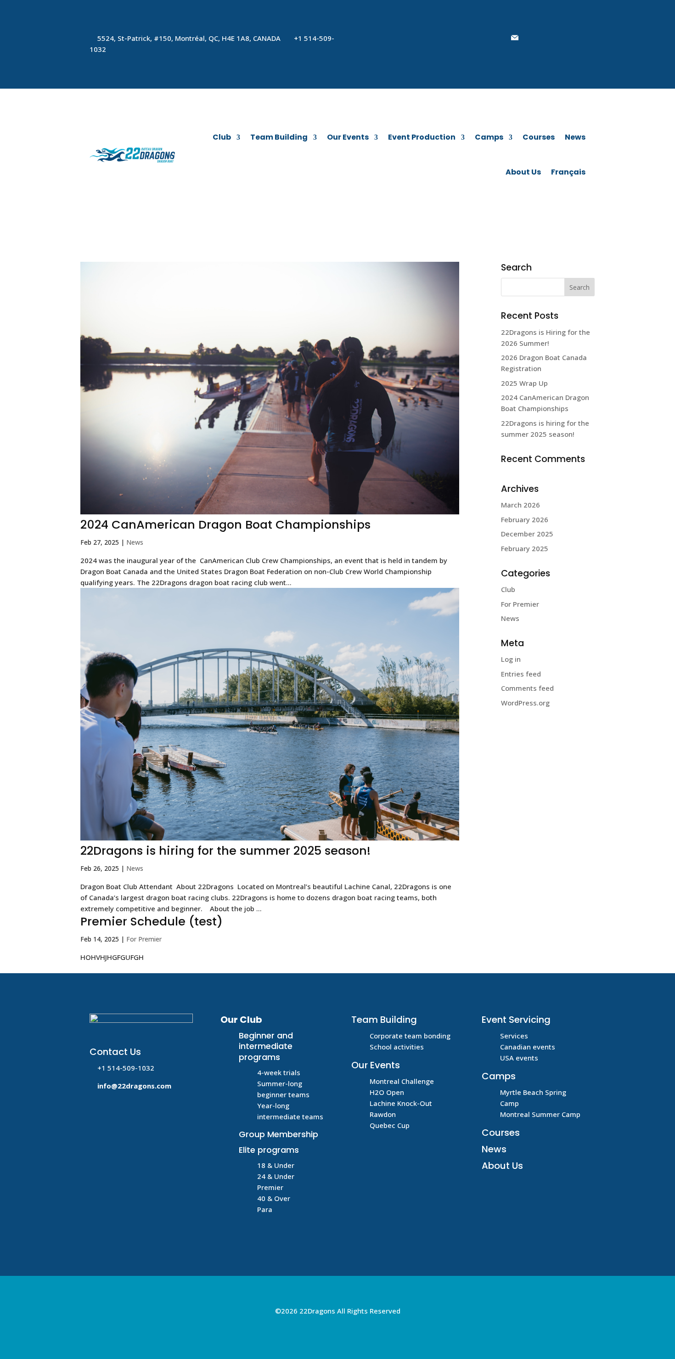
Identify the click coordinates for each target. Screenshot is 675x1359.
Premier (270, 1187)
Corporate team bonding (410, 1035)
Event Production (422, 137)
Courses (539, 137)
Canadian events (527, 1046)
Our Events (348, 137)
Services (514, 1035)
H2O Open (387, 1092)
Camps (489, 137)
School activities (397, 1046)
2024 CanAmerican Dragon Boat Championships (225, 524)
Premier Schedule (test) (151, 921)
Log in (511, 659)
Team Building (279, 137)
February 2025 (524, 548)
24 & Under (275, 1176)
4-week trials (278, 1072)
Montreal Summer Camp (540, 1114)
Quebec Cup (390, 1125)
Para (264, 1209)
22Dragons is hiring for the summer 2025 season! (225, 850)
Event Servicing (516, 1019)
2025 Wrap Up (524, 383)
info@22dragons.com (134, 1085)
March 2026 (520, 504)
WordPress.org (525, 702)
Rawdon (383, 1114)
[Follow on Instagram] (569, 37)
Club (222, 137)
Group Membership (278, 1134)
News (575, 137)
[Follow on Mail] (514, 37)
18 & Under (275, 1165)
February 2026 (524, 519)
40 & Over (273, 1198)
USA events (519, 1057)
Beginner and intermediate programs (266, 1046)
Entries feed (521, 673)
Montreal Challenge (402, 1081)
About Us (523, 172)
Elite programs (269, 1150)
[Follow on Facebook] (533, 37)
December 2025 (527, 533)
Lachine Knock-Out (401, 1103)
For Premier (144, 939)
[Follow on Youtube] (551, 37)
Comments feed (527, 688)
